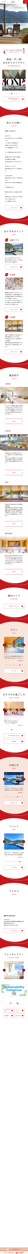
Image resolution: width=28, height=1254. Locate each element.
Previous (4, 80)
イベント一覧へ (14, 867)
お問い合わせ (18, 1015)
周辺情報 (14, 741)
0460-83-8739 (7, 925)
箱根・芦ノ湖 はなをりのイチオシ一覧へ (14, 99)
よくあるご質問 (7, 1010)
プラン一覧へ (14, 670)
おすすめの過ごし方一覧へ (14, 735)
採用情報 (7, 1015)
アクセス (17, 1010)
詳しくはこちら (14, 207)
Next (24, 80)
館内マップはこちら (14, 606)
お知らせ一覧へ (14, 802)
